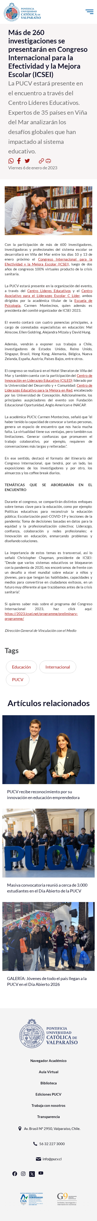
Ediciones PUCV (48, 1094)
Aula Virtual (48, 1072)
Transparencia (48, 1117)
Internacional (57, 666)
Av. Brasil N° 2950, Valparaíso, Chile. (52, 1128)
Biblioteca (48, 1083)
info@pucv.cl (52, 1159)
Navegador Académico (48, 1060)
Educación (21, 666)
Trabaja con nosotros (48, 1105)
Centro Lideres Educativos (49, 291)
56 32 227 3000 (52, 1144)
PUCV (17, 679)
